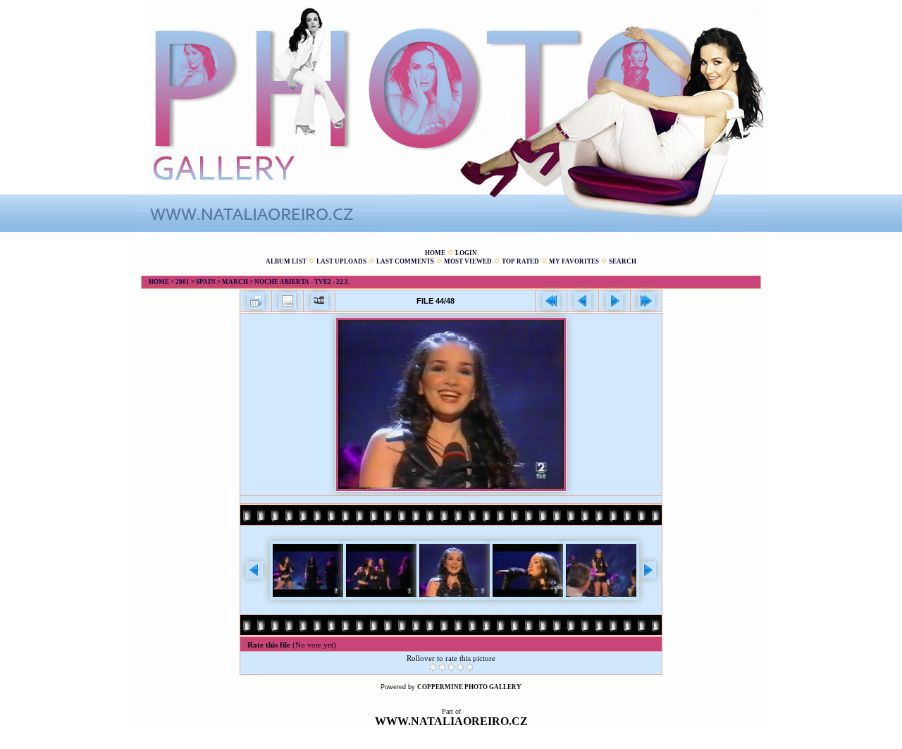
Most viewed (468, 261)
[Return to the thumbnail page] (255, 300)
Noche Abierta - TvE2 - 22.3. (302, 281)
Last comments (405, 261)
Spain (206, 281)
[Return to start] (551, 300)
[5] (469, 667)
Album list (286, 261)
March (235, 281)
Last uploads (341, 261)
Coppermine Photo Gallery (469, 687)
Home (435, 252)
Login (466, 252)
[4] (460, 667)
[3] (451, 667)
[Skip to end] (646, 300)
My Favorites (574, 261)
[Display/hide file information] (287, 300)
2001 (182, 281)
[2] (442, 667)
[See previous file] (582, 300)
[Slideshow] (319, 300)
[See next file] (614, 300)
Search (622, 261)
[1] (433, 667)
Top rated (520, 261)
